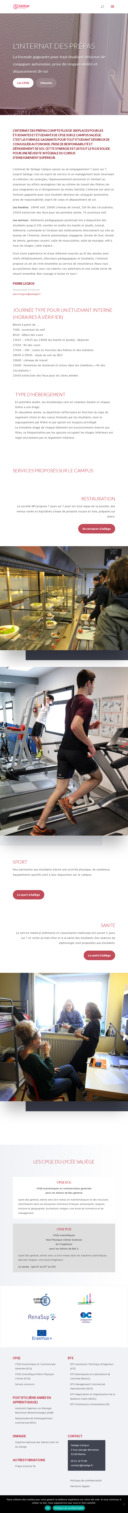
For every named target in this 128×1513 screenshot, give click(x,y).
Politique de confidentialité (86, 1480)
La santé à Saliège (99, 955)
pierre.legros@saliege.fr (27, 294)
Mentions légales (80, 1486)
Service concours (24, 1384)
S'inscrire (46, 82)
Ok (47, 1508)
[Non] (124, 1504)
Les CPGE (23, 82)
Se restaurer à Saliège (96, 528)
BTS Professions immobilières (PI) (89, 1404)
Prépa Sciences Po (25, 1466)
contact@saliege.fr (82, 1465)
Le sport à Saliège (28, 894)
